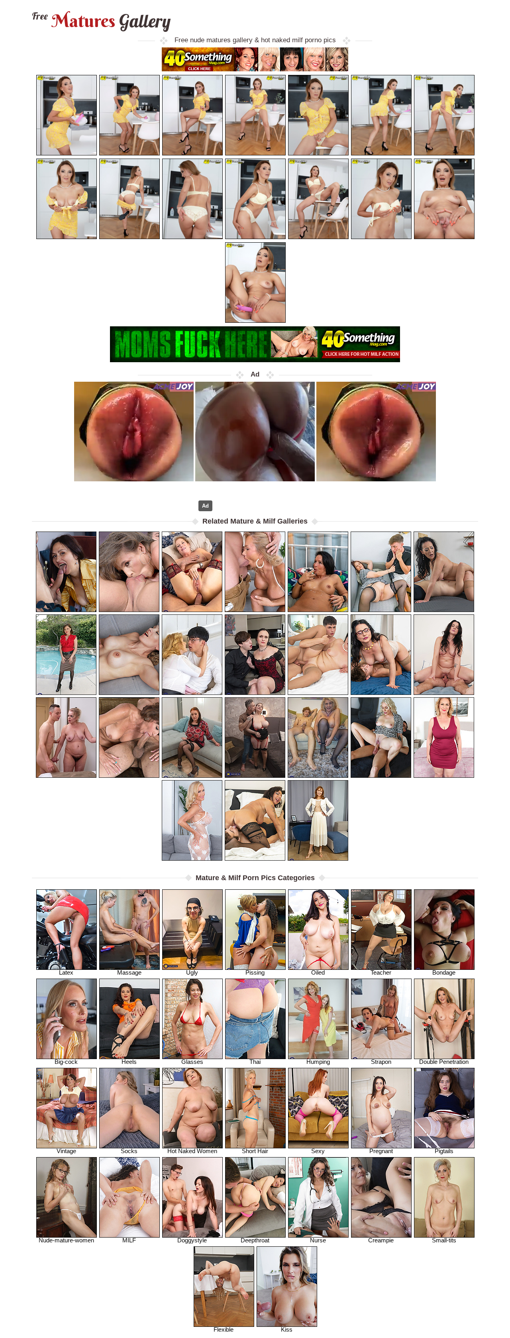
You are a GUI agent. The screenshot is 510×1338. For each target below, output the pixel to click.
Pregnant (381, 1151)
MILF (129, 1240)
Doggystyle (192, 1240)
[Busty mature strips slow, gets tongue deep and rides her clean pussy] (318, 737)
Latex (66, 972)
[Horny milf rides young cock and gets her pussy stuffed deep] (192, 572)
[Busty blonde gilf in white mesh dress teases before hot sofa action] (192, 820)
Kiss (286, 1329)
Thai (255, 1061)
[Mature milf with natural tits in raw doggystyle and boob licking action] (255, 654)
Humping (318, 1061)
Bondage (443, 972)
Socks (129, 1151)
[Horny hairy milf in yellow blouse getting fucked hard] (66, 572)
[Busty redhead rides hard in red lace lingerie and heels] (255, 737)
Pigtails (444, 1151)
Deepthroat (255, 1240)
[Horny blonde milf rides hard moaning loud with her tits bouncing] (129, 654)
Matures (100, 21)
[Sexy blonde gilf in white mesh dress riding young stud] (255, 572)
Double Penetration (444, 1061)
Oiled (318, 972)
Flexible (223, 1329)
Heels (129, 1061)
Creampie (381, 1240)
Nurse (318, 1240)
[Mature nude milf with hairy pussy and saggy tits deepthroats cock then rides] (66, 737)
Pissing (255, 972)
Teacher (381, 972)
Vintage (66, 1151)
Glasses (192, 1061)
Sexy (318, 1151)
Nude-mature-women (66, 1240)
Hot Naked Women (192, 1151)
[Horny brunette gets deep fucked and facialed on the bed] (444, 654)
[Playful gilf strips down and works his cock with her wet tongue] (129, 737)
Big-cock (66, 1061)
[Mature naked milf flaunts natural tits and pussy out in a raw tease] (318, 820)
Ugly (192, 972)
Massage (129, 972)
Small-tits (444, 1240)
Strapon (381, 1061)
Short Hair (255, 1151)
